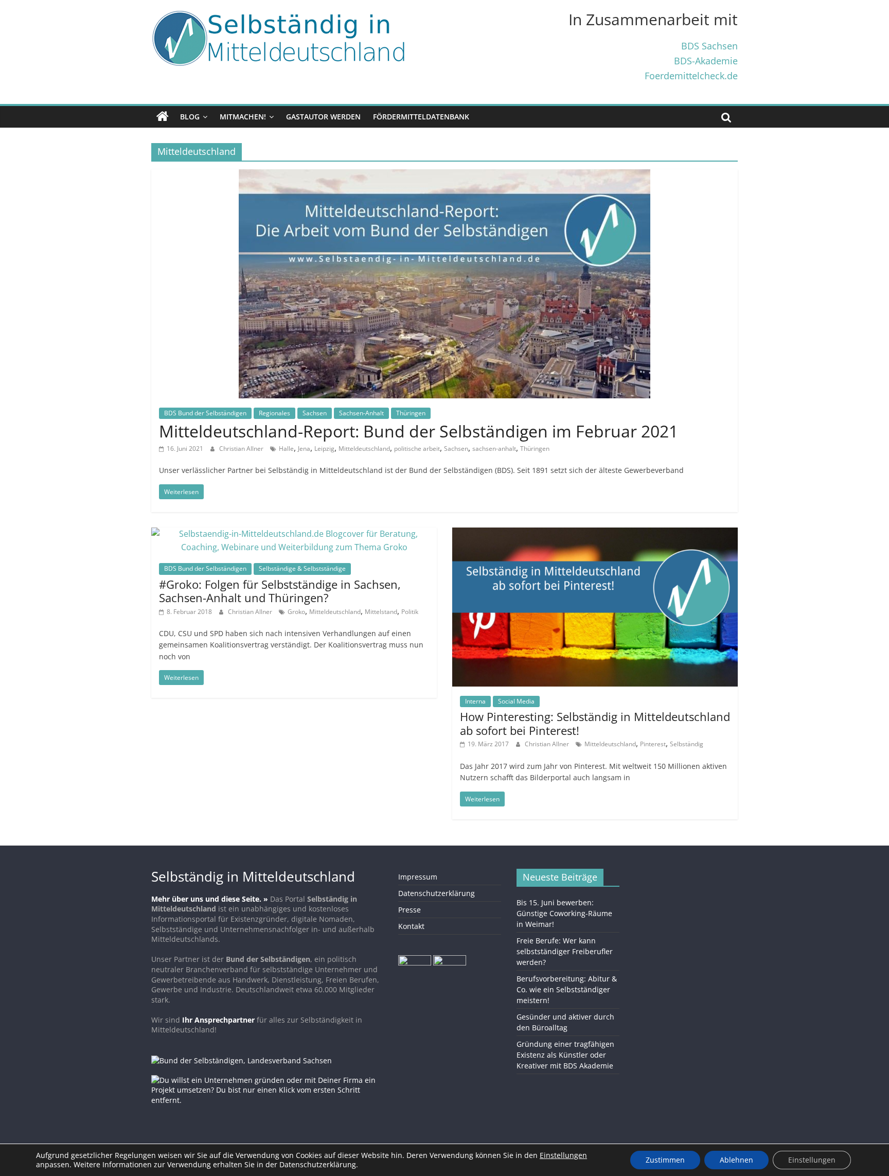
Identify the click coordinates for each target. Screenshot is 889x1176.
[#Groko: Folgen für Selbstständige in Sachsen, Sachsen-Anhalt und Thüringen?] (294, 533)
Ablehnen (736, 1160)
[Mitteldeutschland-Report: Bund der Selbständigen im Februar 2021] (444, 175)
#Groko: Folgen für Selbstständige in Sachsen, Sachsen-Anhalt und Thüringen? (280, 590)
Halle (286, 448)
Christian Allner (242, 448)
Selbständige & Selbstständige (302, 568)
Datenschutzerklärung (436, 893)
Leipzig (324, 448)
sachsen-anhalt (494, 448)
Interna (475, 701)
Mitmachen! (243, 116)
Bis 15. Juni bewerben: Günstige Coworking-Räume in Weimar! (564, 913)
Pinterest (653, 744)
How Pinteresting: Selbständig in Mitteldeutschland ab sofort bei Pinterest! (595, 723)
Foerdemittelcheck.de (691, 75)
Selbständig (686, 744)
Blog (190, 116)
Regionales (274, 413)
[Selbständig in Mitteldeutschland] (162, 117)
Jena (304, 448)
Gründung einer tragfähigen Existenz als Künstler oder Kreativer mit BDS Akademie (565, 1054)
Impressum (417, 877)
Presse (409, 910)
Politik (409, 611)
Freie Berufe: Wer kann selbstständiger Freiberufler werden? (565, 951)
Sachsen (315, 413)
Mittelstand (381, 611)
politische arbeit (417, 448)
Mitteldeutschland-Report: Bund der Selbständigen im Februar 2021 (418, 431)
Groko (296, 611)
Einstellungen (811, 1160)
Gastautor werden (323, 116)
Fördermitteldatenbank (421, 116)
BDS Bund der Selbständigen (205, 413)
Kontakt (411, 926)
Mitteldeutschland (364, 448)
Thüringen (410, 413)
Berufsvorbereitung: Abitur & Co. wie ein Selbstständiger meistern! (567, 989)
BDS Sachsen (709, 45)
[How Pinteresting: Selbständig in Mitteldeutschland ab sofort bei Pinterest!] (595, 533)
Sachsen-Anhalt (361, 413)
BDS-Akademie (706, 60)
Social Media (516, 701)
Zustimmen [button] (665, 1160)
